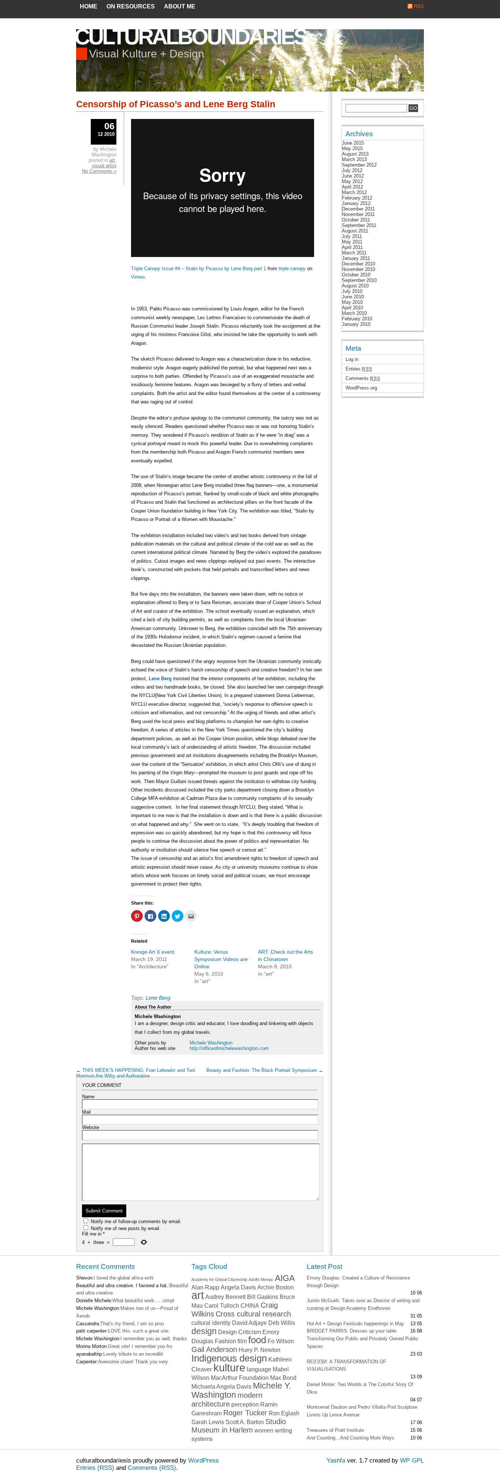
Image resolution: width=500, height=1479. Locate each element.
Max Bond (283, 1377)
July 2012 (352, 170)
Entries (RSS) (95, 1467)
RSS (419, 6)
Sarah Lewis (207, 1422)
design (204, 1331)
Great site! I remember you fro (140, 1346)
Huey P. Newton (259, 1349)
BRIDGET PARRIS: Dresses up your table (351, 1331)
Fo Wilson (281, 1341)
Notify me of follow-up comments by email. (136, 1221)
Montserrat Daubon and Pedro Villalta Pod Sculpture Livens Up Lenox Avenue (362, 1410)
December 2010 (358, 264)
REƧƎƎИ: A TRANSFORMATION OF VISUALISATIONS (346, 1365)
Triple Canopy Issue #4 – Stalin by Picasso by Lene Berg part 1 (198, 268)
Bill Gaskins (262, 1296)
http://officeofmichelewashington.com (229, 1048)
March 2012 (354, 192)
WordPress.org (361, 388)
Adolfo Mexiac (261, 1279)
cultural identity (211, 1322)
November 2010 (358, 269)
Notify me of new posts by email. (126, 1228)
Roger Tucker (245, 1413)
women (263, 1430)
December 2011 (358, 209)
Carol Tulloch (221, 1305)
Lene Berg (160, 678)
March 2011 (354, 253)
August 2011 (355, 231)
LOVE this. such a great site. (139, 1331)
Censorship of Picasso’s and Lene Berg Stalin (175, 104)
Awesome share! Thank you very (133, 1361)
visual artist (104, 165)
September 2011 (359, 225)
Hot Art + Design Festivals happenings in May (355, 1323)
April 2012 (352, 187)
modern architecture (226, 1399)
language (259, 1369)
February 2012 (357, 198)
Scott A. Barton (244, 1422)
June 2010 (353, 296)
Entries (359, 369)
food (257, 1340)
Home (88, 6)
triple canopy (292, 268)
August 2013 (355, 154)
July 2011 (352, 236)
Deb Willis (281, 1322)
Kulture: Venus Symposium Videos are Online (221, 959)
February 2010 (357, 318)
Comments (363, 378)
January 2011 (356, 258)
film (242, 1341)
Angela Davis (238, 1287)
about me (179, 6)
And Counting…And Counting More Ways (350, 1438)
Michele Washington (211, 1043)
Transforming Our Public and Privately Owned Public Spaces (362, 1342)
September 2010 (359, 280)
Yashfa (336, 1460)
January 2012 (356, 203)
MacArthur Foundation (240, 1377)
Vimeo (138, 277)
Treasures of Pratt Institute (335, 1430)
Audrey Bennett (225, 1296)
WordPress (203, 1460)
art (112, 160)
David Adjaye (249, 1322)
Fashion (225, 1341)
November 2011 (358, 214)
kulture (229, 1367)
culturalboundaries (190, 37)
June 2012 (353, 176)
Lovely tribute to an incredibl (133, 1354)
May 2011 (352, 242)
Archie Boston (275, 1287)
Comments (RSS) (152, 1467)
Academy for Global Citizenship (219, 1279)
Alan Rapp (205, 1287)
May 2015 (352, 148)
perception (245, 1404)
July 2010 (352, 291)
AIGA (285, 1278)
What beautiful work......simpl (143, 1300)
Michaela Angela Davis (221, 1386)
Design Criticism (239, 1332)
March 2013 (354, 159)
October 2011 (356, 220)
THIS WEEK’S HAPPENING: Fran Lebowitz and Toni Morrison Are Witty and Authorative (135, 1073)
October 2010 (356, 274)
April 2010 (352, 307)
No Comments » (99, 171)
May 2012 (352, 181)
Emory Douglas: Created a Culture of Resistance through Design (358, 1281)
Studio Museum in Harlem (238, 1425)
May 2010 (352, 302)
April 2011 (352, 247)
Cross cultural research (253, 1314)
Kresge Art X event (152, 952)
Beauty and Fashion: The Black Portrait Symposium (261, 1070)
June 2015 (353, 143)
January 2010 (356, 324)
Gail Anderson (214, 1349)
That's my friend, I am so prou (132, 1323)
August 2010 (355, 285)
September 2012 (359, 165)
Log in (352, 359)
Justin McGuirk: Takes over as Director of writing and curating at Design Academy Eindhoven (363, 1304)
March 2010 (354, 313)
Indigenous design (229, 1358)
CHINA (249, 1305)
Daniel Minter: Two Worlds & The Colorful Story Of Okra (360, 1388)
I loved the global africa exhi (123, 1278)
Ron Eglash (284, 1413)
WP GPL (412, 1460)
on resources (131, 6)
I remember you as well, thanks (153, 1338)
